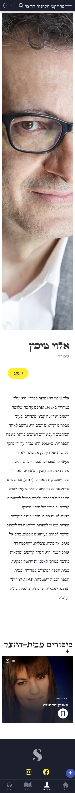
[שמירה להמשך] (62, 713)
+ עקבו (18, 373)
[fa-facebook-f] (46, 772)
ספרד (63, 356)
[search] (20, 5)
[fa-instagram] (28, 772)
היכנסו (9, 5)
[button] (70, 773)
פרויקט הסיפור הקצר (45, 6)
